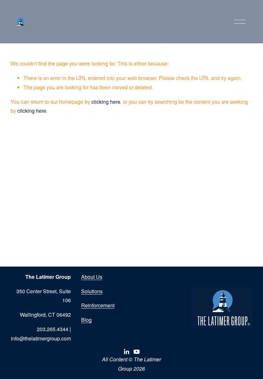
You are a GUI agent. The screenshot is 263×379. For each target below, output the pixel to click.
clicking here (105, 101)
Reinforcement (98, 305)
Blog (86, 319)
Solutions (92, 291)
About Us (91, 276)
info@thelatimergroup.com (41, 338)
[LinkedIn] (126, 351)
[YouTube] (136, 351)
